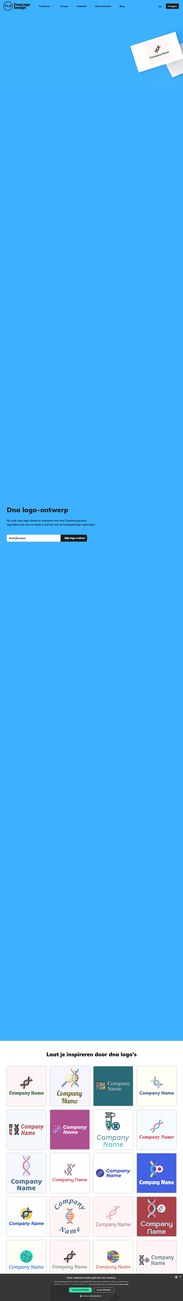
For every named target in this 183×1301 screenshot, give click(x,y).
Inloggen (172, 6)
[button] (91, 1296)
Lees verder (123, 1284)
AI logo (64, 6)
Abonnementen (103, 6)
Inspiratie (81, 6)
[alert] (91, 1287)
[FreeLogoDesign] (21, 6)
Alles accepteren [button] (80, 1290)
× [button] (180, 1277)
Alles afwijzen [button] (104, 1290)
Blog (121, 6)
